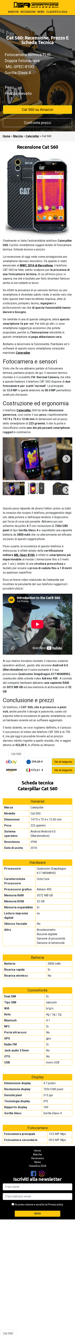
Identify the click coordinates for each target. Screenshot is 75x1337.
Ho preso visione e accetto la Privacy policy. (39, 1204)
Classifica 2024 (56, 11)
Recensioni (28, 11)
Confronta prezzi (37, 122)
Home (6, 136)
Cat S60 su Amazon (37, 109)
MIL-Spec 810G (24, 555)
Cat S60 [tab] (16, 754)
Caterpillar (32, 136)
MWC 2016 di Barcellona (36, 265)
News (40, 11)
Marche (13, 11)
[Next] (66, 459)
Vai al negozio (63, 762)
